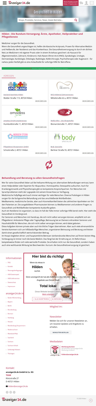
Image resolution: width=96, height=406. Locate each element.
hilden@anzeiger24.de (18, 386)
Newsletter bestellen (61, 332)
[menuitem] (25, 306)
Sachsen (10, 342)
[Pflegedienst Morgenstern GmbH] (17, 138)
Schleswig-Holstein (14, 350)
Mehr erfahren (48, 294)
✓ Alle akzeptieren (41, 299)
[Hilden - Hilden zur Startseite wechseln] (19, 3)
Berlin (10, 306)
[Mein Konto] (86, 3)
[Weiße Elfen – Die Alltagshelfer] (64, 112)
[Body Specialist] (64, 138)
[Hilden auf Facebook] (7, 392)
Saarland (11, 338)
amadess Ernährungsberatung (15, 121)
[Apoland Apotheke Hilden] (17, 86)
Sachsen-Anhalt (13, 346)
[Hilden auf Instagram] (10, 392)
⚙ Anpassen (57, 299)
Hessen (10, 322)
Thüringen (11, 354)
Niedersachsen (13, 330)
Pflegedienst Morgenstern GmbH (16, 147)
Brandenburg (12, 310)
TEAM (8, 375)
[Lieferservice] (81, 3)
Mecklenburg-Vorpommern (16, 326)
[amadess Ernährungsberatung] (17, 112)
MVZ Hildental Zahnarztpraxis (62, 95)
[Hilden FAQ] (14, 392)
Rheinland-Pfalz (13, 334)
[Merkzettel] (91, 3)
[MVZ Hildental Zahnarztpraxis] (64, 86)
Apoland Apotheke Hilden (13, 95)
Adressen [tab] (9, 75)
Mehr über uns (41, 101)
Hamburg (11, 318)
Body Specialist (56, 147)
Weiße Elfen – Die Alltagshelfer (62, 121)
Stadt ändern (73, 4)
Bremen (10, 314)
